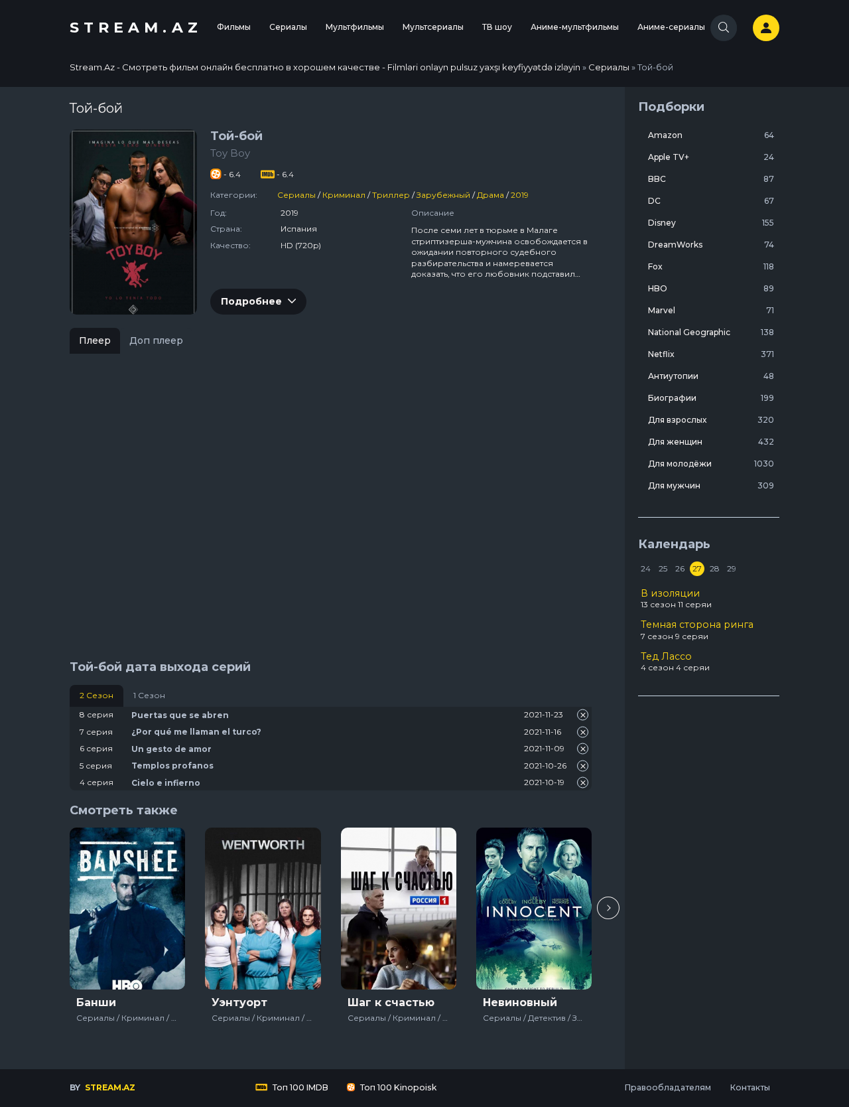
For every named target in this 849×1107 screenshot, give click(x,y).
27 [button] (697, 568)
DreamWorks (711, 245)
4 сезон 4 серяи (675, 661)
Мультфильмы (355, 27)
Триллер (391, 195)
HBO (711, 288)
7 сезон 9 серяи (697, 630)
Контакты (750, 1087)
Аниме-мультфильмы (575, 27)
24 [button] (646, 568)
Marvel (711, 310)
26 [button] (680, 568)
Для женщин (711, 442)
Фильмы (234, 27)
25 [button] (663, 568)
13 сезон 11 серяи (676, 598)
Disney (711, 223)
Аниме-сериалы (671, 27)
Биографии (711, 398)
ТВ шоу (497, 27)
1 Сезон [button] (149, 695)
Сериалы (288, 27)
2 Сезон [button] (96, 695)
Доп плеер (156, 340)
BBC (711, 179)
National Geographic (711, 332)
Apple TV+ (711, 157)
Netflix (711, 354)
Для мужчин (711, 485)
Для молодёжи (711, 464)
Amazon (711, 135)
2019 (520, 195)
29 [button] (731, 568)
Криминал (343, 195)
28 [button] (715, 568)
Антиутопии (711, 376)
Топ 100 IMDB (299, 1087)
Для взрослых (711, 420)
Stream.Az (136, 28)
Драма (490, 195)
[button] (608, 908)
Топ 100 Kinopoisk (397, 1087)
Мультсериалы (433, 27)
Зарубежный (443, 195)
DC (711, 201)
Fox (711, 266)
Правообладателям (667, 1087)
